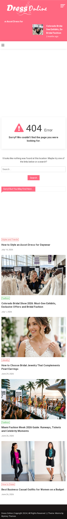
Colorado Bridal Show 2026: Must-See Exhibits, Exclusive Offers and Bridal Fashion (28, 305)
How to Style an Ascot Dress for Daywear (25, 244)
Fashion (5, 298)
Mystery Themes (8, 516)
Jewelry (5, 360)
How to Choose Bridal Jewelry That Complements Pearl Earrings (30, 367)
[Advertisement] (33, 82)
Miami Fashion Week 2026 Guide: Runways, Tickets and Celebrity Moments (31, 429)
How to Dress (8, 484)
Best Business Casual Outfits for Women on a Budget (32, 489)
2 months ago (51, 36)
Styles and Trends (10, 239)
